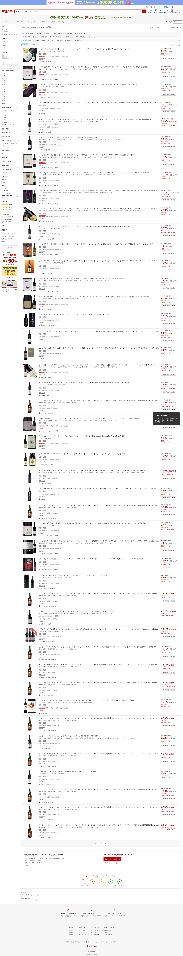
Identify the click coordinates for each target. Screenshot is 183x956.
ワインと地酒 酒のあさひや (48, 588)
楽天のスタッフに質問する (112, 859)
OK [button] (177, 418)
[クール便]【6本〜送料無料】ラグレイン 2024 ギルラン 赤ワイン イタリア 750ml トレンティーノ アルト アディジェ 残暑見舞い (82, 278)
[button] (176, 7)
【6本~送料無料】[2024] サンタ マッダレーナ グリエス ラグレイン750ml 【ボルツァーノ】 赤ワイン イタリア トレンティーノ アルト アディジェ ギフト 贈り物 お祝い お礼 (98, 102)
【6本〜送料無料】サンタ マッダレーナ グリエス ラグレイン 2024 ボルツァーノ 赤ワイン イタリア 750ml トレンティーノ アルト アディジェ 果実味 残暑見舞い (93, 67)
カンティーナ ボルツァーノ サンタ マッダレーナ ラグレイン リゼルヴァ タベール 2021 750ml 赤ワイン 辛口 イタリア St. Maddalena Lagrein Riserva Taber (92, 470)
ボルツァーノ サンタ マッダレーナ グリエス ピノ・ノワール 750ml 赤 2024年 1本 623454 (69, 736)
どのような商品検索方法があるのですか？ (36, 860)
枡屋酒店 (43, 113)
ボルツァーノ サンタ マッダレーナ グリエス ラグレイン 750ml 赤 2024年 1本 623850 (68, 137)
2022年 (3, 80)
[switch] (17, 196)
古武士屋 (43, 449)
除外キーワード (6, 241)
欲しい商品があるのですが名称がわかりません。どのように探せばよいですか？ (45, 858)
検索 (10, 65)
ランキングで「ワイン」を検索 (29, 900)
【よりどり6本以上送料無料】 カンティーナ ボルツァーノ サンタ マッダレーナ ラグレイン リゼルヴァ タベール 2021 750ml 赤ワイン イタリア (88, 85)
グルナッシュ (5, 117)
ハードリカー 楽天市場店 (47, 413)
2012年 (3, 98)
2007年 (3, 101)
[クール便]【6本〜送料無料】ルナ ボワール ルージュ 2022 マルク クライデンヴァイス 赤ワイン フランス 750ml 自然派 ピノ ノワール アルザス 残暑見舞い (92, 559)
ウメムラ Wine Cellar (46, 784)
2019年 (3, 87)
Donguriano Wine (45, 342)
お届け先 (4, 179)
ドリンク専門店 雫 (45, 150)
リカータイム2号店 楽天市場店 (48, 518)
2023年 (3, 78)
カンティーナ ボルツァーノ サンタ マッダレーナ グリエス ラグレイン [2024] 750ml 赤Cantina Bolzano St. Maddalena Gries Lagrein (84, 226)
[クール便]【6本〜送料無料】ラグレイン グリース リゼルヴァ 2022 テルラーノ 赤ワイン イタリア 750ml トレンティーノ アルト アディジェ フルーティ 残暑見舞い (94, 296)
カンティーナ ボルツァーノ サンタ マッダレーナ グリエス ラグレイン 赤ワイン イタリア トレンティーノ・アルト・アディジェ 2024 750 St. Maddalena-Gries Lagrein (95, 119)
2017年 (3, 91)
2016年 (3, 94)
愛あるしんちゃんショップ (47, 325)
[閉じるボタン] (179, 33)
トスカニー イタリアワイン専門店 (49, 79)
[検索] (144, 11)
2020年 (3, 85)
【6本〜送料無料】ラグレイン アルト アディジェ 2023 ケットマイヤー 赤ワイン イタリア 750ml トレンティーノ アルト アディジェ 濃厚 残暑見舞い (89, 418)
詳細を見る (80, 40)
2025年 (3, 73)
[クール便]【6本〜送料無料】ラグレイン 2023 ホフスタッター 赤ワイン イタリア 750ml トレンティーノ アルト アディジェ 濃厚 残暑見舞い (86, 155)
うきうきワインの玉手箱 (47, 273)
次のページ (105, 843)
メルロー (4, 120)
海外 (7, 177)
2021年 (3, 82)
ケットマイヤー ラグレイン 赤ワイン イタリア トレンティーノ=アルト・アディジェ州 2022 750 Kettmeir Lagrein (77, 611)
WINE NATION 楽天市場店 (47, 239)
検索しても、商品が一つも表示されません (36, 862)
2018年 (3, 89)
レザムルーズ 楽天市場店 (47, 221)
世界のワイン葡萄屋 (46, 132)
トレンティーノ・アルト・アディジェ (10, 145)
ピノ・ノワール (6, 115)
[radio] (2, 29)
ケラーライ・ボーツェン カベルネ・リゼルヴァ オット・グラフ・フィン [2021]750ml (68, 771)
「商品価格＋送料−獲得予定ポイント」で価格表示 (34, 27)
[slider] (1, 59)
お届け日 (4, 185)
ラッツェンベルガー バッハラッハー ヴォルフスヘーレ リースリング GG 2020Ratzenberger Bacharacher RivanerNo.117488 (81, 436)
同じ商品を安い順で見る (169, 58)
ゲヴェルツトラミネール (8, 110)
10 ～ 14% (4, 172)
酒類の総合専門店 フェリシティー (49, 62)
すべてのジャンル (5, 22)
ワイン (33, 895)
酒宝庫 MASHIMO (45, 395)
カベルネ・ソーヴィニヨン (8, 124)
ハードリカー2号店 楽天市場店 (48, 659)
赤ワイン (39, 895)
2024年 (3, 76)
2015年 (3, 96)
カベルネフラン (6, 122)
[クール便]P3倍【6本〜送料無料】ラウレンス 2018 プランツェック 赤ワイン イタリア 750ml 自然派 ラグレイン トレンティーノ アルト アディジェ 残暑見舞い (93, 523)
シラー (3, 113)
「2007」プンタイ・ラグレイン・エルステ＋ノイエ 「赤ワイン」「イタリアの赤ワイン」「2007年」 (74, 575)
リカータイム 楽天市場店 (47, 695)
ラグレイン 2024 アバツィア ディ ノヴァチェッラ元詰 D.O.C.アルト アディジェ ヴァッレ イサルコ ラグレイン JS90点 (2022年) (82, 454)
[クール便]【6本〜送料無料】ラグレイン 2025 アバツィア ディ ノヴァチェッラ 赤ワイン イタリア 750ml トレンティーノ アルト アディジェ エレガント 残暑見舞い (94, 173)
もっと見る (26, 865)
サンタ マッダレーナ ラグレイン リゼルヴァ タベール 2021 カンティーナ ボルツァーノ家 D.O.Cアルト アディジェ (78, 314)
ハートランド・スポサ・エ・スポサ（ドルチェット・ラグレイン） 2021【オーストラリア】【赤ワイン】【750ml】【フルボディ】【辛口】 (87, 700)
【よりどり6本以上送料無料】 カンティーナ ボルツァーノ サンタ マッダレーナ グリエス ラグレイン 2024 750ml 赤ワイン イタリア (84, 49)
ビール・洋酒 (15, 22)
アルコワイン (44, 358)
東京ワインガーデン (46, 713)
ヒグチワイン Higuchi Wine (48, 641)
